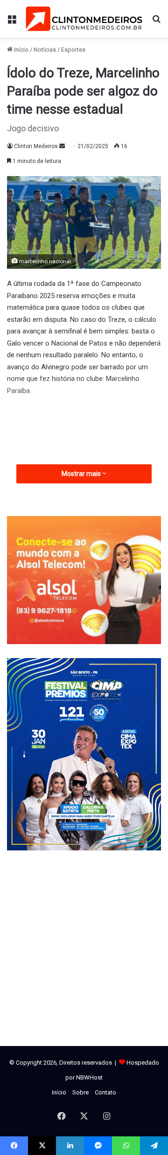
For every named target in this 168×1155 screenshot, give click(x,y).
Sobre (80, 1092)
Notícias (45, 49)
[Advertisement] (84, 948)
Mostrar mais (82, 473)
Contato (105, 1092)
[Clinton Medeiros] (84, 19)
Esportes (73, 49)
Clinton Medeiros (36, 146)
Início (20, 49)
